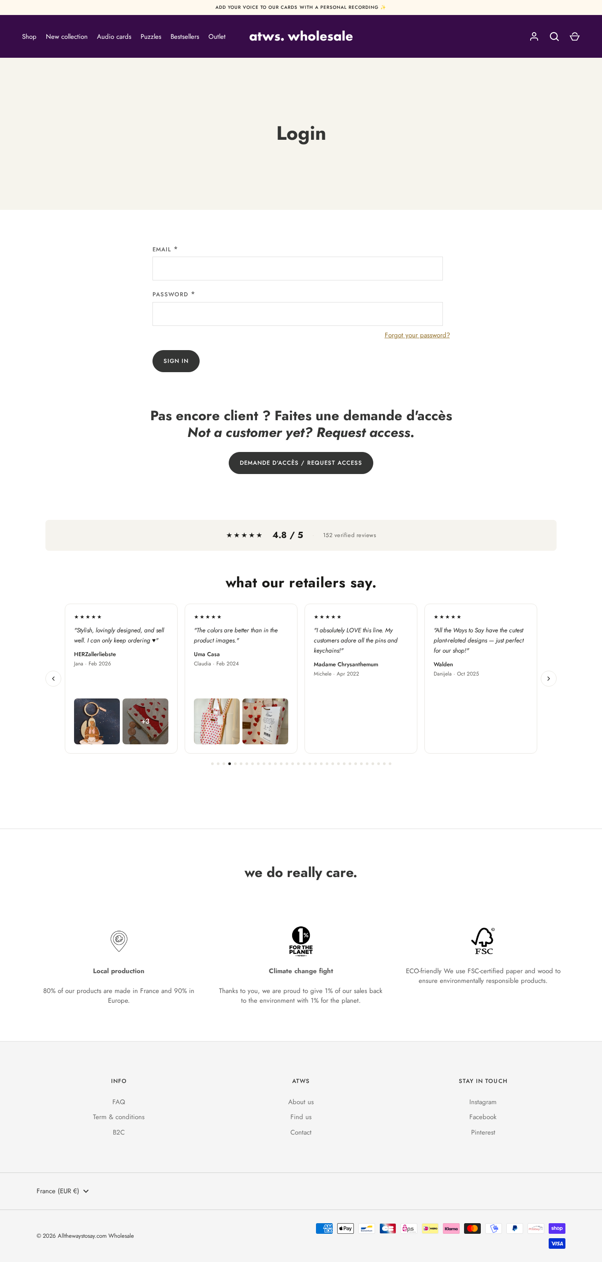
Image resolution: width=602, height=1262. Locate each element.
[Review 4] (229, 763)
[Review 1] (212, 763)
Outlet (217, 36)
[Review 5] (235, 763)
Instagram (483, 1102)
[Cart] (574, 36)
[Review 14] (287, 763)
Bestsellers (185, 36)
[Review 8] (252, 763)
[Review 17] (304, 763)
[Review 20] (321, 763)
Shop (29, 36)
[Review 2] (218, 763)
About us (301, 1102)
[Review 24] (344, 763)
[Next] (549, 679)
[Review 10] (264, 763)
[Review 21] (327, 763)
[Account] (534, 36)
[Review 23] (338, 763)
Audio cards (114, 36)
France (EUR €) (58, 1191)
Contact (301, 1132)
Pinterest (483, 1132)
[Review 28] (367, 763)
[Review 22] (332, 763)
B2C (119, 1132)
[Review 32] (390, 763)
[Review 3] (224, 763)
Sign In (176, 361)
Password (170, 294)
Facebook (483, 1117)
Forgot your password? (417, 335)
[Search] (554, 36)
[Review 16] (298, 763)
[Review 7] (246, 763)
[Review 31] (384, 763)
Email (161, 249)
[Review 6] (241, 763)
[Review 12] (275, 763)
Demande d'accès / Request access (301, 463)
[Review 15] (292, 763)
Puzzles (151, 36)
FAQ (118, 1102)
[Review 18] (309, 763)
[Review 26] (355, 763)
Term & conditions (119, 1117)
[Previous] (53, 679)
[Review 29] (373, 763)
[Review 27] (361, 763)
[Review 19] (315, 763)
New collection (67, 36)
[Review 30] (378, 763)
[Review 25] (350, 763)
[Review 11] (269, 763)
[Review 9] (258, 763)
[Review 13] (281, 763)
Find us (301, 1117)
